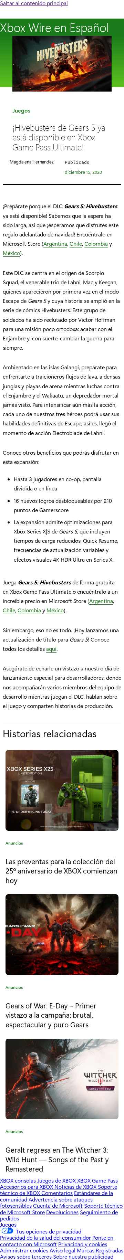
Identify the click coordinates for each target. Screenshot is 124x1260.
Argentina (55, 243)
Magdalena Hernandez (31, 162)
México (11, 252)
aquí (51, 648)
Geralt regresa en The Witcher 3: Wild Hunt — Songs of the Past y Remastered (57, 1159)
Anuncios (14, 844)
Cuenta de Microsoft (58, 1205)
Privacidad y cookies (82, 1244)
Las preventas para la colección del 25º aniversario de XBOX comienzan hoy (61, 870)
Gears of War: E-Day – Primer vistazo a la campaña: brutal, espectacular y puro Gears (51, 1014)
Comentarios (57, 1192)
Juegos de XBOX (57, 1180)
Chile (76, 243)
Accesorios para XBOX (27, 1186)
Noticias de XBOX (76, 1186)
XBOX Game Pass (97, 1180)
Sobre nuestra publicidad (83, 1256)
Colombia (96, 243)
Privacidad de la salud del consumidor (45, 1237)
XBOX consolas (18, 1180)
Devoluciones (62, 1212)
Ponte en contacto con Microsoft (56, 1240)
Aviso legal (62, 1250)
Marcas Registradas (100, 1250)
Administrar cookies (24, 1250)
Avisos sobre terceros (26, 1256)
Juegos (21, 112)
